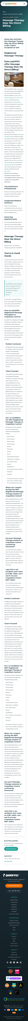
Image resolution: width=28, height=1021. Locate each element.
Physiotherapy (14, 902)
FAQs (14, 929)
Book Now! (7, 171)
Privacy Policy (14, 943)
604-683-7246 (16, 858)
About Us (14, 936)
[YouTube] (17, 962)
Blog (14, 941)
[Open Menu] (24, 4)
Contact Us (14, 952)
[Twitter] (7, 962)
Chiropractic (14, 904)
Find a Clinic (14, 959)
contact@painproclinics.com (14, 957)
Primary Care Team (14, 920)
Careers (14, 938)
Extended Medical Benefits (14, 922)
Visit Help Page (8, 861)
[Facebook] (11, 962)
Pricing (14, 927)
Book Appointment (11, 849)
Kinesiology (14, 906)
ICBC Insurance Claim (14, 925)
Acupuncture (14, 909)
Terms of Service (14, 945)
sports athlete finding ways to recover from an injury (13, 98)
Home (4, 11)
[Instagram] (20, 962)
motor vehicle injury (16, 102)
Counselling (14, 911)
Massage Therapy (9, 164)
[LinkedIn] (14, 962)
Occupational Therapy (14, 914)
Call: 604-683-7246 (14, 890)
